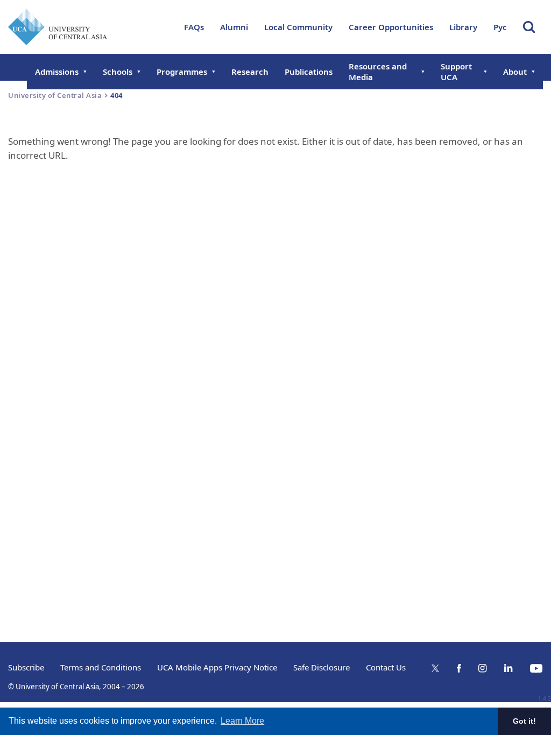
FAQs (194, 27)
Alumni (234, 27)
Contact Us (386, 667)
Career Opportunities (391, 27)
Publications (309, 71)
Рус (500, 27)
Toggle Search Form (529, 27)
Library (463, 27)
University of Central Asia (55, 95)
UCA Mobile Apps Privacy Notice (217, 667)
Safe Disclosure (321, 667)
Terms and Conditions (100, 667)
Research (250, 71)
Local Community (298, 27)
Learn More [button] (242, 720)
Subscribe (26, 667)
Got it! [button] (524, 721)
